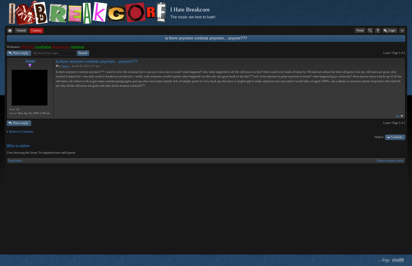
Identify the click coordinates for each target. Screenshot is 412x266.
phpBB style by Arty (384, 260)
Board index (15, 160)
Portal (360, 30)
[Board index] (10, 31)
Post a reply (20, 53)
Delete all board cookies (390, 160)
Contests (396, 137)
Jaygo (30, 61)
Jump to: (379, 137)
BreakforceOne (60, 47)
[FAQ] (378, 31)
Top (398, 116)
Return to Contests (21, 131)
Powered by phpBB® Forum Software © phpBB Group (398, 260)
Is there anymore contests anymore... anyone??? (206, 38)
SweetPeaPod (43, 47)
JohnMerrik (77, 47)
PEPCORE (27, 47)
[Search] (370, 31)
